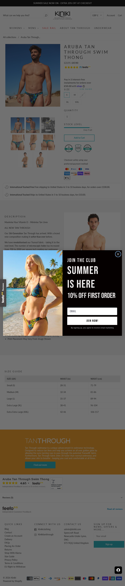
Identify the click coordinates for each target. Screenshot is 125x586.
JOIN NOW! (92, 321)
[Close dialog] (118, 254)
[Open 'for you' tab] (118, 570)
